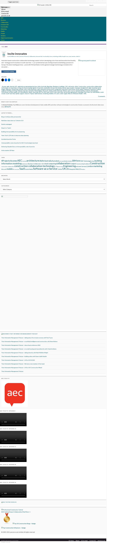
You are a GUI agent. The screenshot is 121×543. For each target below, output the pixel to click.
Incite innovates (17, 53)
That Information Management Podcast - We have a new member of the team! (23, 364)
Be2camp (61, 161)
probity (11, 92)
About (77, 540)
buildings (62, 86)
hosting (21, 89)
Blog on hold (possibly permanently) (11, 117)
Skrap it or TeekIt (6, 128)
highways (8, 89)
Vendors (3, 35)
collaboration (63, 163)
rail (18, 92)
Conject (73, 164)
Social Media (29, 169)
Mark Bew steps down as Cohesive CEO (12, 120)
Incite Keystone (31, 89)
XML (85, 93)
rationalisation (24, 92)
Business (3, 20)
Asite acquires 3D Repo (7, 150)
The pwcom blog (10, 502)
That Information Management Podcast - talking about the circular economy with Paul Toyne (27, 337)
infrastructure (50, 89)
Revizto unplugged (6, 124)
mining (50, 91)
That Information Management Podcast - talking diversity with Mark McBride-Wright (24, 352)
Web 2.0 (78, 56)
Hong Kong (15, 89)
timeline (51, 93)
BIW (78, 161)
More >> (28, 512)
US (67, 169)
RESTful (41, 92)
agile (8, 86)
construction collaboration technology (34, 166)
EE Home (71, 540)
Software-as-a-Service (45, 168)
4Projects (5, 161)
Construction (82, 86)
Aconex (4, 86)
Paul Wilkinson (12, 56)
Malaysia (20, 91)
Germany (77, 88)
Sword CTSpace (29, 93)
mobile (55, 91)
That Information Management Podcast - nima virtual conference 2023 (20, 345)
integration (58, 89)
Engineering (69, 166)
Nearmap (59, 91)
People (3, 33)
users (58, 93)
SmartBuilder (96, 92)
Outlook (87, 91)
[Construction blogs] (6, 523)
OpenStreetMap (80, 91)
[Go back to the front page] (44, 5)
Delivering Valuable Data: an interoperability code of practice (18, 146)
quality (15, 92)
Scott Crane (53, 92)
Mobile (3, 31)
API (16, 86)
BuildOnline (25, 164)
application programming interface (27, 86)
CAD (66, 86)
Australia (43, 86)
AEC (18, 56)
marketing (97, 166)
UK (55, 93)
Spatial (17, 93)
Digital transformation (7, 38)
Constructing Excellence (83, 164)
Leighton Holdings (6, 91)
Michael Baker (38, 91)
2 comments (101, 96)
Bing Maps (50, 86)
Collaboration (4, 22)
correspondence (13, 88)
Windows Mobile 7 (78, 93)
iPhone (73, 89)
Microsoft (45, 91)
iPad (69, 89)
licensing (14, 91)
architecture (32, 160)
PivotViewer (5, 92)
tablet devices (38, 93)
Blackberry (56, 86)
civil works (71, 86)
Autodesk (55, 161)
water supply (63, 93)
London (90, 166)
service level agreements (71, 92)
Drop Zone (40, 88)
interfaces (65, 89)
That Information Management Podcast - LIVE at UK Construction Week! (21, 367)
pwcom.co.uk (5, 15)
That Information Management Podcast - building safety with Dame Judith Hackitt (24, 356)
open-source (71, 91)
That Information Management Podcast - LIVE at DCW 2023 (18, 360)
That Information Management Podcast (12, 371)
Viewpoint (72, 169)
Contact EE (92, 540)
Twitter (59, 169)
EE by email (84, 540)
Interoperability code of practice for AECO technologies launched (19, 143)
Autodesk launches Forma (8, 139)
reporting (35, 92)
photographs (94, 91)
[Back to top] (117, 539)
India (38, 89)
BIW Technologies (86, 161)
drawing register (32, 88)
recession (16, 169)
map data (25, 91)
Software (10, 512)
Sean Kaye (60, 92)
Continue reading (9, 71)
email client (47, 88)
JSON (77, 89)
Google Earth (84, 88)
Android (12, 86)
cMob (76, 86)
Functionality (4, 27)
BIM (2, 18)
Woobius (83, 169)
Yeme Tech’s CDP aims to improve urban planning (15, 135)
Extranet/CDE (5, 24)
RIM (45, 92)
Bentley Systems (68, 161)
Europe (53, 88)
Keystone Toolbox (95, 89)
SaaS (70, 56)
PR (13, 169)
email (61, 166)
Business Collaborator (34, 164)
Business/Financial (24, 56)
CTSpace (57, 166)
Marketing (4, 29)
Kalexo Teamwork (85, 89)
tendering (46, 93)
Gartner (64, 88)
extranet (78, 166)
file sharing (58, 88)
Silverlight (81, 92)
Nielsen (65, 91)
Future (3, 40)
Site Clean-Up (88, 92)
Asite (39, 86)
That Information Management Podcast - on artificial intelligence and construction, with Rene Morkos (29, 341)
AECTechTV (8, 106)
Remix (30, 92)
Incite (25, 89)
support (22, 93)
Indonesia (43, 89)
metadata (31, 91)
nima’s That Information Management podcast (21, 333)
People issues (65, 56)
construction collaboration (7, 166)
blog (93, 161)
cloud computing (50, 164)
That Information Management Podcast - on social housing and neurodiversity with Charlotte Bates (28, 349)
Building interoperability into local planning (13, 131)
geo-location (70, 88)
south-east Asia (10, 93)
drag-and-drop (22, 88)
